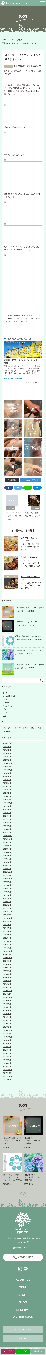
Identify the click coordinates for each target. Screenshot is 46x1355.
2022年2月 (7, 905)
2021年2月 (7, 944)
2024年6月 (7, 816)
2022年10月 (7, 879)
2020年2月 (7, 984)
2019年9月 (7, 1001)
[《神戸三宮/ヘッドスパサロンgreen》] (13, 409)
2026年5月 (7, 750)
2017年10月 (7, 1076)
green (5, 693)
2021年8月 (7, 925)
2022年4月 (7, 898)
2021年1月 (7, 948)
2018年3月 (7, 1060)
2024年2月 (7, 829)
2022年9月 (7, 882)
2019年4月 (7, 1017)
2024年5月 (7, 819)
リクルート (23, 1339)
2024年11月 (7, 799)
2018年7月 (7, 1047)
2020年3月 (7, 981)
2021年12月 (7, 912)
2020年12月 (7, 951)
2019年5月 (7, 1014)
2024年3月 (7, 826)
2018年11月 (7, 1033)
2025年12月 (7, 763)
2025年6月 (7, 783)
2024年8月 (7, 809)
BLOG (12, 40)
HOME (4, 40)
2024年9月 (7, 806)
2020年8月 (7, 964)
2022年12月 (7, 872)
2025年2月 (7, 793)
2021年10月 (7, 918)
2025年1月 (7, 796)
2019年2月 (7, 1024)
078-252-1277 (25, 1257)
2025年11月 (7, 766)
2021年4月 (7, 938)
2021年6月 (7, 931)
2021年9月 (7, 921)
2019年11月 (7, 994)
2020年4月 (7, 977)
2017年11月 (7, 1073)
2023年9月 (7, 842)
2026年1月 (7, 760)
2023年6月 (7, 852)
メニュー (33, 728)
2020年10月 (7, 958)
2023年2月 (7, 865)
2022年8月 (7, 885)
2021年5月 (7, 935)
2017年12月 (7, 1070)
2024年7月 (7, 813)
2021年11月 (7, 915)
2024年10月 (7, 803)
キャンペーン (8, 706)
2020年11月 (7, 954)
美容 (4, 716)
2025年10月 (7, 770)
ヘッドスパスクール (23, 1330)
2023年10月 (7, 839)
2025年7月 (7, 780)
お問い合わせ (38, 1351)
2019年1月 (7, 1027)
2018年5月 (7, 1053)
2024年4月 (7, 823)
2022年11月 (7, 875)
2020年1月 (7, 987)
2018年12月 (7, 1030)
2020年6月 (7, 971)
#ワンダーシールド (11, 728)
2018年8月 (7, 1043)
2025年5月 (7, 786)
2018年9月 (7, 1040)
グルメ (19, 40)
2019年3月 (7, 1020)
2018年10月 (7, 1037)
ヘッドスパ (24, 728)
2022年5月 (7, 895)
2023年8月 (7, 846)
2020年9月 (7, 961)
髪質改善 (7, 732)
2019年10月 (7, 997)
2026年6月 (7, 747)
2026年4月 (7, 753)
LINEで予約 (22, 1351)
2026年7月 (7, 743)
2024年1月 (7, 832)
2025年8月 (7, 776)
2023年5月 (7, 855)
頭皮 (39, 728)
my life (5, 699)
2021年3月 (7, 941)
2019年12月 (7, 991)
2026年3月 (7, 757)
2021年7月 (7, 928)
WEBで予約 (8, 1351)
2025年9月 (7, 773)
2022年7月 (7, 888)
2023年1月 (7, 869)
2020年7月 (7, 968)
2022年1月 (7, 908)
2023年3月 (7, 862)
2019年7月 (7, 1007)
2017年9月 (7, 1080)
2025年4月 (7, 790)
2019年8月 (7, 1004)
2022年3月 (7, 902)
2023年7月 (7, 849)
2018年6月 (7, 1050)
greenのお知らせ (9, 696)
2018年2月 (7, 1063)
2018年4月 (7, 1057)
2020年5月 (7, 974)
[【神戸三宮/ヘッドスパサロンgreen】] (13, 467)
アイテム (6, 702)
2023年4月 (7, 859)
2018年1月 (7, 1066)
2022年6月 (7, 892)
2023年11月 (7, 836)
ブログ (14, 557)
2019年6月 (7, 1010)
